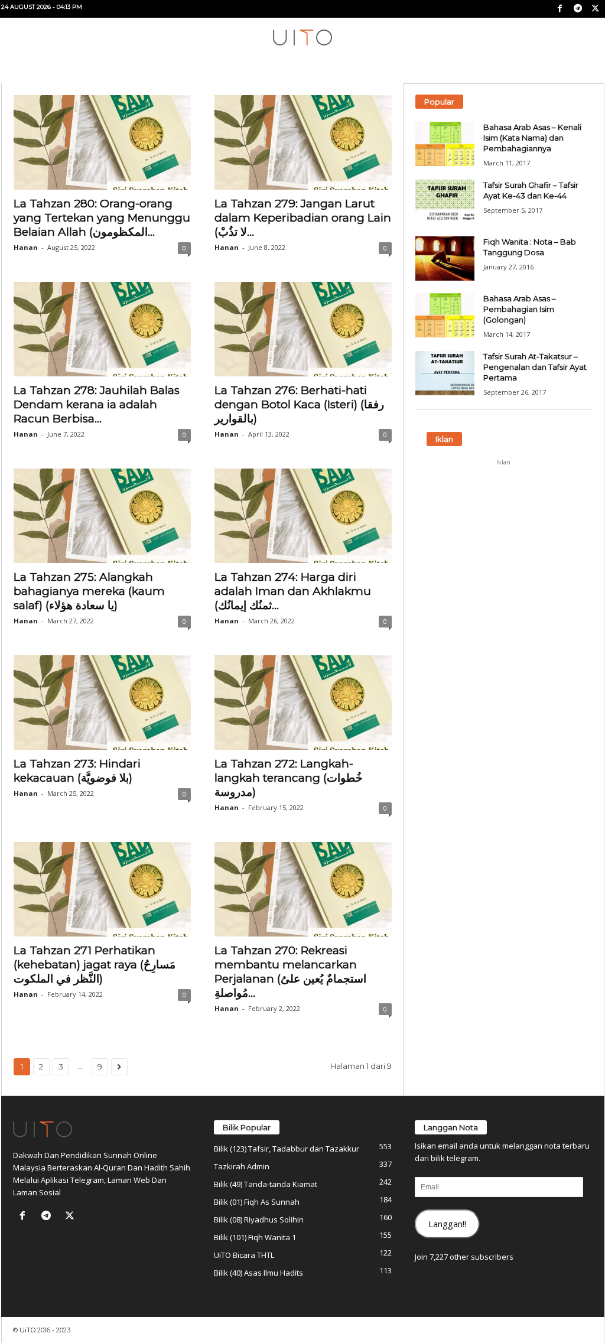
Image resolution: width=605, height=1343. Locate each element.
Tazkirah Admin (241, 1166)
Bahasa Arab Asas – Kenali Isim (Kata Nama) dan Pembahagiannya (532, 137)
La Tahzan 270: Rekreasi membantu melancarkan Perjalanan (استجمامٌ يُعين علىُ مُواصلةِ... (290, 972)
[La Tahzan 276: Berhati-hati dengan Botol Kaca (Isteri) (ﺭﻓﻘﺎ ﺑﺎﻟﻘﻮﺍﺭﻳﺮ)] (303, 329)
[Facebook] (560, 9)
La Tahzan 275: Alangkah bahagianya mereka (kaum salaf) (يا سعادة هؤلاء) (89, 591)
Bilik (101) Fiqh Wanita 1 (255, 1237)
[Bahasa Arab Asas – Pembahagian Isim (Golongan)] (444, 315)
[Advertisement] (503, 545)
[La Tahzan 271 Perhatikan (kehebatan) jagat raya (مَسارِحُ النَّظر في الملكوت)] (102, 889)
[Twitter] (595, 9)
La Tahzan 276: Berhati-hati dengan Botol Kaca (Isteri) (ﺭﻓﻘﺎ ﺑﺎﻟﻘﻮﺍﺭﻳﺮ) (299, 404)
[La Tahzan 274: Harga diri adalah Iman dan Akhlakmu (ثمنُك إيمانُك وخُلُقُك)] (303, 516)
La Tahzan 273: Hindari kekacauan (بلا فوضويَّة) (77, 771)
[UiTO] (302, 37)
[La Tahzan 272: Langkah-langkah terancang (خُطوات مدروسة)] (303, 702)
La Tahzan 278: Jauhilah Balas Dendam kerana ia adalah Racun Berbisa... (97, 404)
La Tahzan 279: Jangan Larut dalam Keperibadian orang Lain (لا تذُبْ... (302, 218)
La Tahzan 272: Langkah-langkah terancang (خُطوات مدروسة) (288, 778)
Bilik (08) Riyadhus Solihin (259, 1219)
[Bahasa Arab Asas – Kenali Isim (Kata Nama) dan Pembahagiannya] (444, 144)
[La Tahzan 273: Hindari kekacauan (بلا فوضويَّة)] (102, 702)
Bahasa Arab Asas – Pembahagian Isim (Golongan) (519, 309)
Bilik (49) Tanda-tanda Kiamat (265, 1184)
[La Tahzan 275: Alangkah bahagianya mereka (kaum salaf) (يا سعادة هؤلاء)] (102, 516)
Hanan (26, 247)
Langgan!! (447, 1224)
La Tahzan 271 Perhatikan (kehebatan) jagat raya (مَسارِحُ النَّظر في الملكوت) (94, 965)
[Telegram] (578, 9)
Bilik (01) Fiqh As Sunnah (257, 1201)
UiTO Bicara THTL (244, 1255)
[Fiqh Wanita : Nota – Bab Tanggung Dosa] (444, 258)
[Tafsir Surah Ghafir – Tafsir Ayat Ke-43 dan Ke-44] (444, 202)
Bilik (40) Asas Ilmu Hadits (258, 1272)
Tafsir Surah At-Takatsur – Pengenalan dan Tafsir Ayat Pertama (535, 367)
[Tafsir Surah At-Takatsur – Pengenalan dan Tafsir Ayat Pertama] (444, 373)
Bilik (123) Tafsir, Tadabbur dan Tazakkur (286, 1148)
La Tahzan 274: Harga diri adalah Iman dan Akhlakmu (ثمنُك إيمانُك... (292, 591)
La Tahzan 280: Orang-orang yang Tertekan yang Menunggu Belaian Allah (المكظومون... (102, 218)
